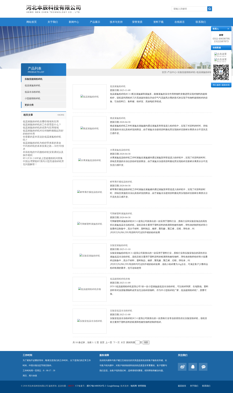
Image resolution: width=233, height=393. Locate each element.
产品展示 (95, 22)
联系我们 (201, 22)
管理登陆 (142, 386)
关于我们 (53, 22)
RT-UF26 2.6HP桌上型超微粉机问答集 (43, 158)
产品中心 (172, 72)
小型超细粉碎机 (32, 98)
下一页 (116, 342)
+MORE (60, 115)
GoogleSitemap (113, 386)
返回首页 (182, 386)
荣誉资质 (137, 22)
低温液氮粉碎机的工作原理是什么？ (42, 124)
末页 (123, 342)
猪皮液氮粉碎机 (118, 118)
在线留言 (179, 22)
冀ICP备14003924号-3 (96, 386)
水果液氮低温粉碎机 (120, 150)
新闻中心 (74, 22)
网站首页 (31, 22)
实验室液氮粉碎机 (119, 245)
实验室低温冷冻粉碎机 (121, 310)
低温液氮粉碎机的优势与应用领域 (41, 127)
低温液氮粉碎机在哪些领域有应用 (41, 121)
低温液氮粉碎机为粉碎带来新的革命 (42, 143)
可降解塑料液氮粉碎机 (121, 213)
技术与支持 (116, 22)
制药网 (134, 386)
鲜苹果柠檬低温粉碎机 (121, 181)
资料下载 (158, 22)
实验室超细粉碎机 (33, 79)
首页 (164, 72)
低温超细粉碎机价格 (120, 279)
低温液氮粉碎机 (32, 85)
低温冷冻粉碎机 (32, 92)
